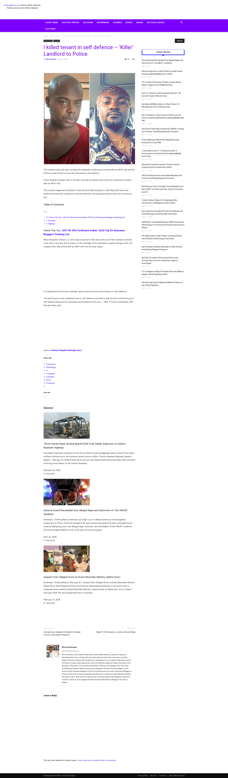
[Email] (92, 65)
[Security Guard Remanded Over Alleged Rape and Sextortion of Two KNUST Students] (89, 492)
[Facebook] (61, 65)
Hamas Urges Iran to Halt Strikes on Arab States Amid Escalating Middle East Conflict (162, 72)
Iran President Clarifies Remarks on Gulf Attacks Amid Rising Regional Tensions (162, 248)
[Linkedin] (86, 65)
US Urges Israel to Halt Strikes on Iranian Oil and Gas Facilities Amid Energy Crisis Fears (162, 237)
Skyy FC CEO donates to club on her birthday (115, 632)
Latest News (51, 22)
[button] (181, 22)
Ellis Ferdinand (51, 59)
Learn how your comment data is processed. (97, 760)
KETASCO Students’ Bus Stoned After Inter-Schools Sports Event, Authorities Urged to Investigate (160, 260)
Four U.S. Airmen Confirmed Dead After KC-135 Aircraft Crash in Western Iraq (161, 94)
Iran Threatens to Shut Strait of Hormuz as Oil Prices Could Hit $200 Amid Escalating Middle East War (163, 118)
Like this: (52, 221)
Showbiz (117, 22)
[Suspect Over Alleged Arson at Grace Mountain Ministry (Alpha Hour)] (89, 559)
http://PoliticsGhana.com (70, 651)
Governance (103, 22)
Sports (128, 22)
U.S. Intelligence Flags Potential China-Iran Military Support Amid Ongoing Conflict (163, 272)
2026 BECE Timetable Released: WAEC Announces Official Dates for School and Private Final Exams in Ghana (163, 225)
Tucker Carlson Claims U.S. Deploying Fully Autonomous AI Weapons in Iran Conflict (159, 201)
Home (46, 36)
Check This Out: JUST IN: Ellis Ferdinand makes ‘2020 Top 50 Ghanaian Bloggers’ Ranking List (87, 217)
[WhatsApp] (80, 65)
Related (51, 224)
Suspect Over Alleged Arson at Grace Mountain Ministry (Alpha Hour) (82, 577)
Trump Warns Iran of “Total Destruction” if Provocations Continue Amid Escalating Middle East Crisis (161, 153)
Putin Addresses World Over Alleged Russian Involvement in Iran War (160, 141)
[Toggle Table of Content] (46, 212)
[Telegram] (104, 65)
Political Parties (70, 22)
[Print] (98, 65)
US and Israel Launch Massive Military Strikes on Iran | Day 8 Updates (162, 283)
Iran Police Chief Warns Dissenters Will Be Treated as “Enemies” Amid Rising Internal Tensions (163, 130)
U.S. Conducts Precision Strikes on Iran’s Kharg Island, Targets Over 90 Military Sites (161, 83)
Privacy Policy (143, 775)
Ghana (139, 22)
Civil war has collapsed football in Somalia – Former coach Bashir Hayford (63, 633)
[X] (67, 65)
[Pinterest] (74, 65)
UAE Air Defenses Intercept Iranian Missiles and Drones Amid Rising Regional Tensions (162, 176)
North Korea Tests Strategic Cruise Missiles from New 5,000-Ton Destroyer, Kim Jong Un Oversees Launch (163, 189)
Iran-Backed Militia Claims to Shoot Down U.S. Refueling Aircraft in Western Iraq (161, 105)
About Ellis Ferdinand (176, 775)
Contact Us (163, 775)
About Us (153, 775)
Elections (88, 22)
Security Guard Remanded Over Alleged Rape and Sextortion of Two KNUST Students (162, 61)
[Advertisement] (89, 270)
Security (65, 36)
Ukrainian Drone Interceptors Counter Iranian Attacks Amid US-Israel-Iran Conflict (160, 165)
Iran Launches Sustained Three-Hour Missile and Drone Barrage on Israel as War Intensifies (162, 212)
